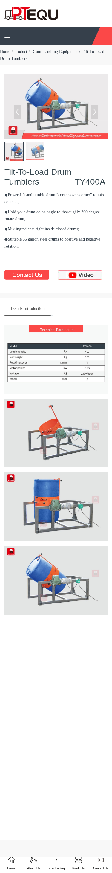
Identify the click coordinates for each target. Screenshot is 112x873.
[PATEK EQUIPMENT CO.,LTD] (31, 13)
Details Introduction (28, 308)
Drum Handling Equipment (54, 51)
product (20, 51)
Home (5, 51)
